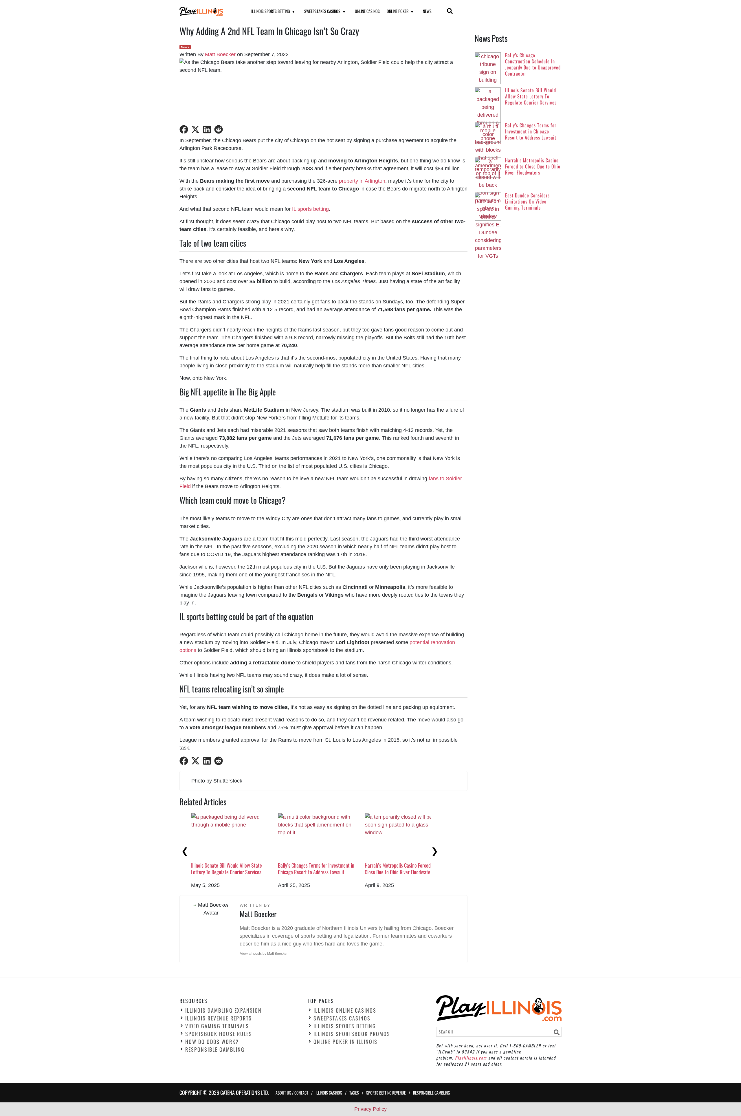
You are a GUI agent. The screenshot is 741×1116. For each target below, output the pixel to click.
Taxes (354, 1093)
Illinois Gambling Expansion (223, 1010)
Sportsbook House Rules (218, 1034)
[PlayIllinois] (208, 11)
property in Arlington (362, 181)
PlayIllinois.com (471, 1058)
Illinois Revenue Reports (218, 1018)
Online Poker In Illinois (345, 1042)
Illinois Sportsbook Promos (351, 1034)
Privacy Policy (370, 1109)
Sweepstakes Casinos (322, 11)
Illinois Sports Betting (270, 11)
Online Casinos (367, 11)
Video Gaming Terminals (217, 1026)
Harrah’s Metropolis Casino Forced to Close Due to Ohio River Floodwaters (400, 869)
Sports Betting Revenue (386, 1093)
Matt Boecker (220, 54)
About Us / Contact (292, 1093)
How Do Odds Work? (212, 1042)
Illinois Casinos (329, 1093)
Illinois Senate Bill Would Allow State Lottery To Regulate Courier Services (226, 869)
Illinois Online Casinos (344, 1010)
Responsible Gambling (215, 1049)
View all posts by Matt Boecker (264, 954)
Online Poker (397, 11)
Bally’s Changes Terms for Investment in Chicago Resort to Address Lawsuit (316, 869)
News (427, 11)
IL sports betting (310, 209)
